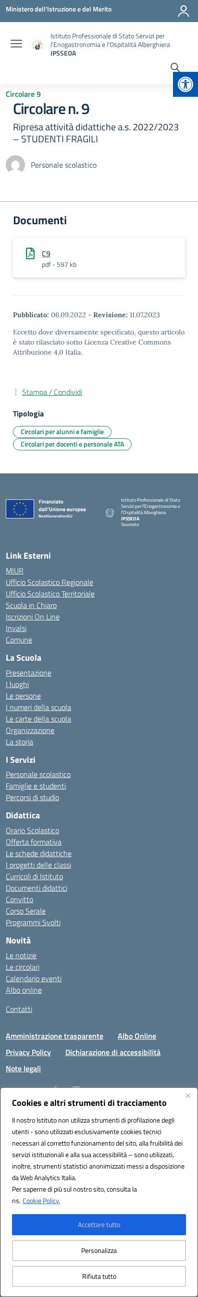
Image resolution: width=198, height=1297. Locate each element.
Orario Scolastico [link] (32, 830)
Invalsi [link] (16, 628)
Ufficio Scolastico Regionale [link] (49, 582)
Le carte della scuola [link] (38, 718)
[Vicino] (188, 1095)
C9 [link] (46, 253)
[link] (185, 84)
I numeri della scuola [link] (38, 707)
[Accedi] (183, 11)
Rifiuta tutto (99, 1276)
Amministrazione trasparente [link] (54, 1036)
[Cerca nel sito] (175, 68)
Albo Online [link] (137, 1036)
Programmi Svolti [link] (33, 922)
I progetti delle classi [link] (38, 865)
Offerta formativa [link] (34, 842)
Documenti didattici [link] (36, 888)
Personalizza (99, 1250)
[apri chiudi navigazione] (16, 44)
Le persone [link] (23, 695)
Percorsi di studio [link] (32, 797)
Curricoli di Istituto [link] (34, 876)
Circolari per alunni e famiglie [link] (62, 431)
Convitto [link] (19, 899)
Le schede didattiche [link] (39, 853)
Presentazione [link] (28, 672)
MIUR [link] (15, 570)
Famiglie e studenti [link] (36, 786)
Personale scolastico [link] (38, 774)
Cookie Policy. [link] (41, 1200)
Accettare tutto (99, 1224)
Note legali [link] (23, 1068)
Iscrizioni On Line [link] (33, 616)
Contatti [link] (19, 1009)
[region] (99, 1192)
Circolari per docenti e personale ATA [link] (72, 444)
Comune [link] (19, 639)
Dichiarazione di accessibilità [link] (113, 1052)
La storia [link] (19, 741)
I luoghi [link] (17, 684)
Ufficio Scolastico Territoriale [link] (50, 593)
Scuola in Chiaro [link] (31, 605)
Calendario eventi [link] (34, 978)
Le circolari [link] (22, 967)
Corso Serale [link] (26, 911)
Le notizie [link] (21, 955)
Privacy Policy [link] (28, 1052)
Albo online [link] (24, 990)
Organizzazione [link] (30, 730)
